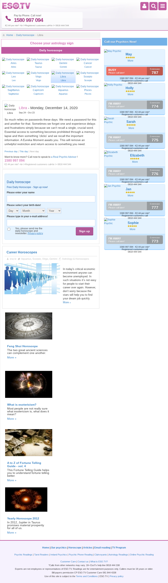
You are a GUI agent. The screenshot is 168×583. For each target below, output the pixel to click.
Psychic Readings (23, 554)
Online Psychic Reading (142, 554)
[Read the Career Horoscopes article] (32, 293)
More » (11, 357)
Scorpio (36, 258)
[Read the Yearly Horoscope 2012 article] (26, 512)
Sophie (133, 223)
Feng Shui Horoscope (22, 346)
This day (23, 151)
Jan (128, 189)
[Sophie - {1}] (114, 221)
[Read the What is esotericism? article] (28, 399)
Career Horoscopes (22, 252)
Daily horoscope (25, 35)
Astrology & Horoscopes (75, 258)
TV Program (119, 547)
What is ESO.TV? (99, 561)
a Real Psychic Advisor (63, 157)
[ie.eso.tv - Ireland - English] (16, 8)
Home (9, 35)
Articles (87, 547)
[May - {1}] (113, 51)
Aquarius (26, 258)
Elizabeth (137, 155)
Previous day (11, 151)
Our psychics (59, 547)
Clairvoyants (100, 554)
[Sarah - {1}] (113, 120)
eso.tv (13, 258)
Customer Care (68, 561)
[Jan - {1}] (113, 186)
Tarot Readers (41, 554)
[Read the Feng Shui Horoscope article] (28, 340)
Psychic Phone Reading (81, 554)
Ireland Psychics (58, 554)
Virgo (45, 258)
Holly (130, 88)
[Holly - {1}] (113, 85)
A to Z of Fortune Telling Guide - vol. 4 (24, 464)
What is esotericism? (21, 404)
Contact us (83, 561)
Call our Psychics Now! (120, 41)
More (66, 302)
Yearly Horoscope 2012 (23, 518)
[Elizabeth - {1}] (115, 154)
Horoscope (74, 547)
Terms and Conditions (87, 576)
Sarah (131, 121)
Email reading (102, 547)
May (129, 54)
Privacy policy (35, 233)
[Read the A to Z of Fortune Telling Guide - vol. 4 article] (28, 457)
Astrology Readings (118, 554)
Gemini (53, 258)
